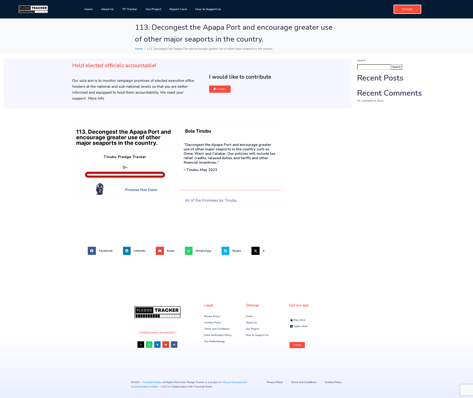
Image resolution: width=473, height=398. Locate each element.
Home (88, 9)
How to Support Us (208, 9)
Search (361, 60)
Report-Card (178, 9)
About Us (107, 9)
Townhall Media (151, 382)
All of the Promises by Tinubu (211, 200)
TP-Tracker (129, 9)
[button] (220, 89)
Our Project (153, 9)
